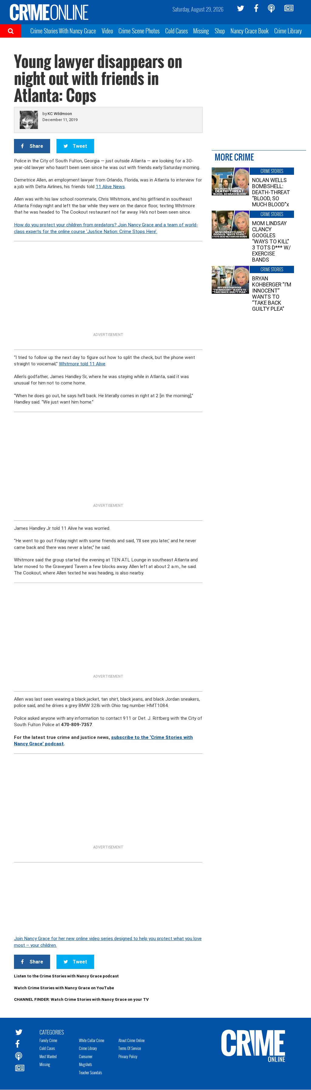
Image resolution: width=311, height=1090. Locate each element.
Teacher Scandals (90, 1072)
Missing (201, 30)
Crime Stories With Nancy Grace (63, 30)
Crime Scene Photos (138, 30)
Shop (220, 30)
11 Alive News (110, 186)
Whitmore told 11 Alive (82, 364)
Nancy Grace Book (249, 30)
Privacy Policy (127, 1056)
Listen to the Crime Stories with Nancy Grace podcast (66, 976)
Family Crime (48, 1040)
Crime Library (288, 30)
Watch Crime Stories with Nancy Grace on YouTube (64, 988)
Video (107, 30)
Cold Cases (176, 30)
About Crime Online (131, 1040)
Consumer (85, 1056)
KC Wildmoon (60, 113)
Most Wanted (48, 1056)
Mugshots (85, 1064)
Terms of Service (129, 1048)
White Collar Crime (91, 1040)
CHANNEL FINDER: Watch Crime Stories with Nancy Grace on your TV (81, 999)
